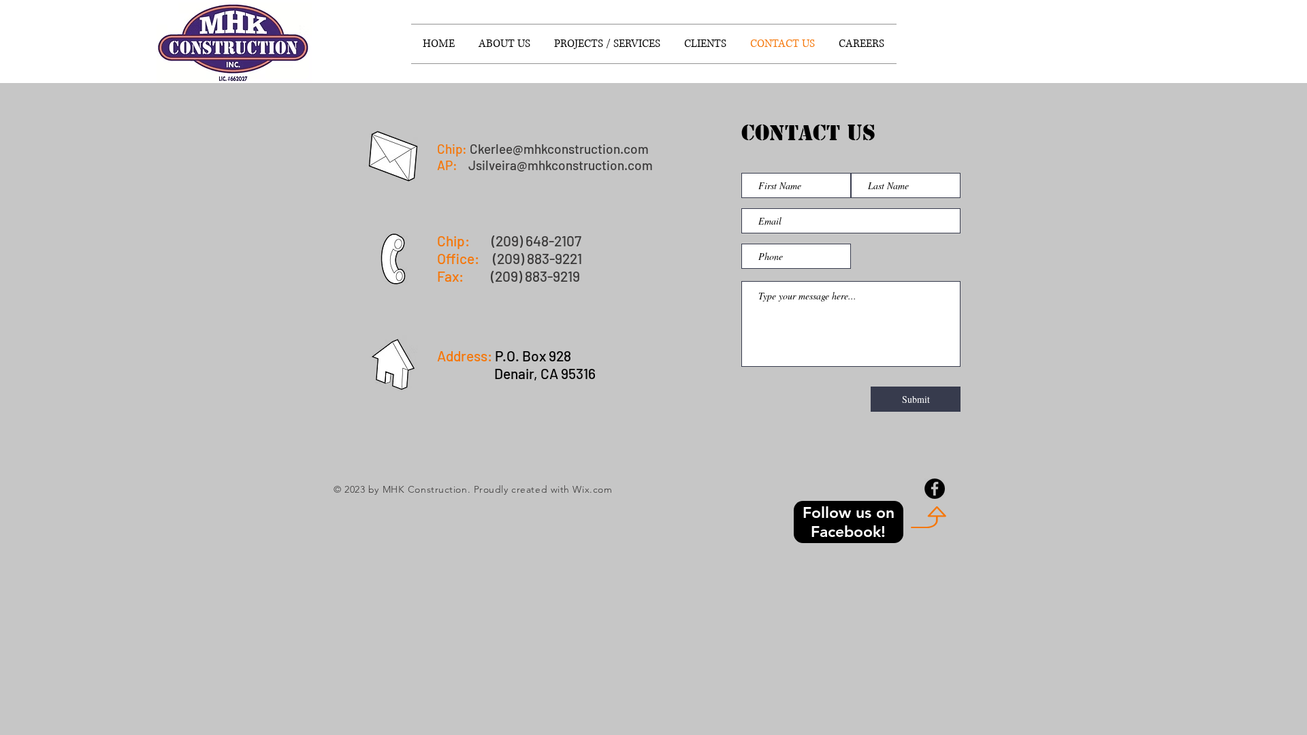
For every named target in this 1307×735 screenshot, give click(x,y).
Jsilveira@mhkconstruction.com (560, 165)
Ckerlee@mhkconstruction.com (559, 149)
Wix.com (592, 489)
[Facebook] (934, 488)
